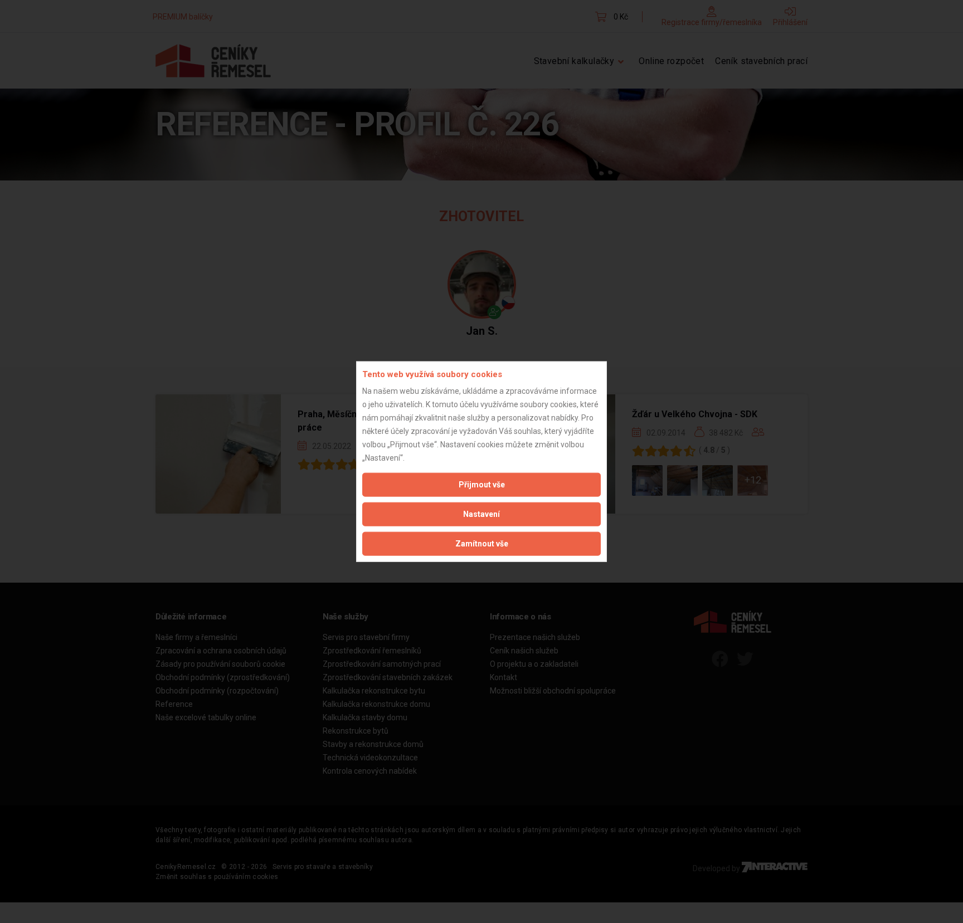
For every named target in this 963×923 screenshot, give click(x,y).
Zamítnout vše (481, 543)
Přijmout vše (482, 484)
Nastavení (481, 514)
